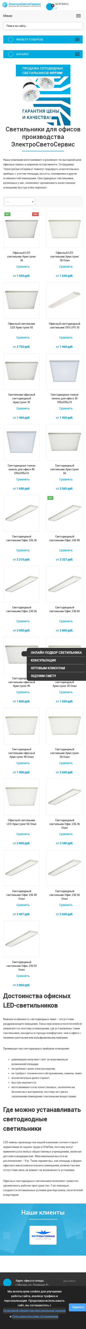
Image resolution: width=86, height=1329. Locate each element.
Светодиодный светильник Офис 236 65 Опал (21, 965)
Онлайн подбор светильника (56, 653)
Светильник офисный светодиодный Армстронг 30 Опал (64, 682)
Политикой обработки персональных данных (34, 1310)
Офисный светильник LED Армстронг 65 (21, 325)
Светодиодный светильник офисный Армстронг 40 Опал (21, 753)
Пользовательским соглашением (35, 1316)
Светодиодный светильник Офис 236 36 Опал (64, 824)
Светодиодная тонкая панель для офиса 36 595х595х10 (64, 398)
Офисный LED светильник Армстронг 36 (21, 256)
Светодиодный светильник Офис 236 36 (21, 538)
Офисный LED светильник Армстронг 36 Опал (64, 256)
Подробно (64, 922)
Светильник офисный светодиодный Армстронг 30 (21, 398)
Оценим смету (43, 676)
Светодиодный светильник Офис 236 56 (21, 609)
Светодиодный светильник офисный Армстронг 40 (21, 682)
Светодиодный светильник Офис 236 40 (64, 538)
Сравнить (23, 266)
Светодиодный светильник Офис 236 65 (64, 609)
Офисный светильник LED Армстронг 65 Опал (21, 822)
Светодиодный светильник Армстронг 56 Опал (64, 753)
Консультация (43, 660)
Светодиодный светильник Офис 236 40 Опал (21, 895)
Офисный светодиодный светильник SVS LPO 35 (64, 325)
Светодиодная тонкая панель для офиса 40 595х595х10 (21, 469)
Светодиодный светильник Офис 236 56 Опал (64, 895)
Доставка (69, 1280)
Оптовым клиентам (48, 668)
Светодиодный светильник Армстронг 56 (64, 469)
